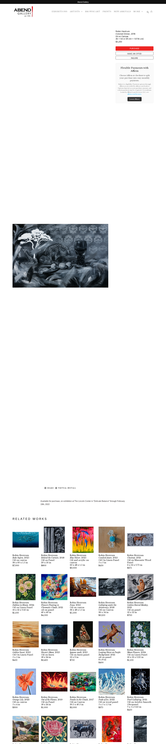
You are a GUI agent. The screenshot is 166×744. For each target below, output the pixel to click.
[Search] (148, 12)
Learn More (134, 99)
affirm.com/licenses (134, 94)
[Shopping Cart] (151, 11)
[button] (76, 11)
